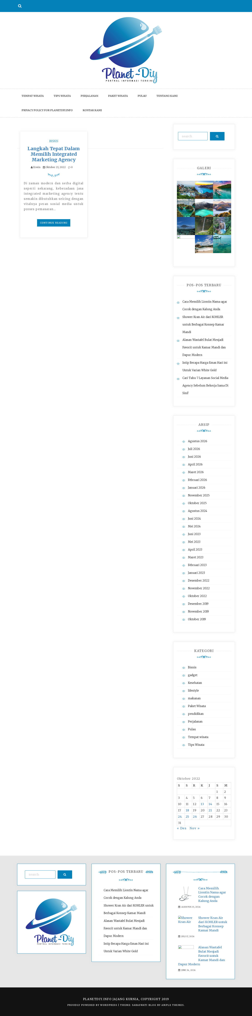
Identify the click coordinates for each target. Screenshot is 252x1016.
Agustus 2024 (197, 511)
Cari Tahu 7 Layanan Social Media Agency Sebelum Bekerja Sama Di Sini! (205, 385)
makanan (194, 698)
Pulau (142, 96)
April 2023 (195, 549)
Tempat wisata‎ (33, 96)
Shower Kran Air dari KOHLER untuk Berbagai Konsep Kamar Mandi (203, 324)
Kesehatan (195, 683)
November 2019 (198, 611)
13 (202, 804)
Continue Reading (53, 222)
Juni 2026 (194, 456)
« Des (182, 828)
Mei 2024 (194, 526)
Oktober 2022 (197, 596)
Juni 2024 (194, 518)
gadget (192, 675)
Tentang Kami (166, 96)
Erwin (36, 167)
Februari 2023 (197, 565)
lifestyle (193, 690)
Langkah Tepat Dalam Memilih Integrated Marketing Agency (53, 154)
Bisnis (53, 141)
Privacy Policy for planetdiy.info (47, 110)
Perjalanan (89, 96)
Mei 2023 (194, 542)
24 (180, 816)
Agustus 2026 (197, 441)
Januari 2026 (196, 487)
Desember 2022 (198, 580)
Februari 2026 (197, 480)
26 (195, 816)
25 (187, 816)
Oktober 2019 (197, 619)
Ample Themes (172, 1005)
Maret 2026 (196, 472)
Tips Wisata (62, 96)
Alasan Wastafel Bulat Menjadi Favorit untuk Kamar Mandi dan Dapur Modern (204, 347)
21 (210, 810)
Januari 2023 (196, 573)
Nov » (195, 828)
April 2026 (195, 464)
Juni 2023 (194, 534)
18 (187, 810)
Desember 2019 (198, 604)
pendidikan (196, 714)
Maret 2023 (195, 557)
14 (210, 804)
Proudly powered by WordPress (92, 1005)
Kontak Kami (92, 110)
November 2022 (199, 588)
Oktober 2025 (197, 503)
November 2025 (199, 495)
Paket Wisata (118, 96)
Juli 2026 (194, 449)
